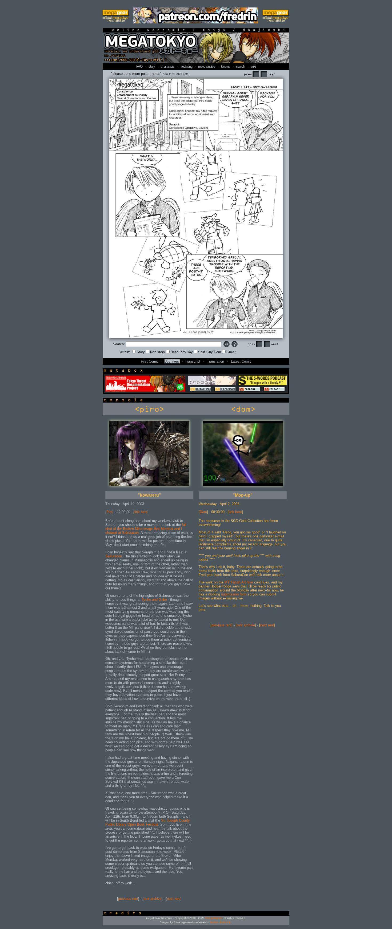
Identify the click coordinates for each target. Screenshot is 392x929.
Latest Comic (241, 361)
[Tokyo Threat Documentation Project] (145, 390)
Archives (172, 361)
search (240, 66)
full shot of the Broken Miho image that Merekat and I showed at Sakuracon (145, 529)
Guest (231, 352)
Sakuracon (113, 556)
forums (225, 66)
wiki (253, 66)
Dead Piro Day (181, 352)
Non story (157, 352)
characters (167, 66)
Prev (251, 74)
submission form (234, 594)
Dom (203, 512)
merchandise (206, 66)
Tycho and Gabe (154, 600)
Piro (109, 512)
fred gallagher (213, 917)
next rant (174, 899)
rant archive (152, 899)
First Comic (150, 361)
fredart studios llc (220, 922)
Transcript (192, 361)
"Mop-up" (243, 495)
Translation (215, 361)
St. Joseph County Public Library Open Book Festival (147, 822)
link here (140, 512)
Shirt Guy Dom (209, 352)
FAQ (139, 66)
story (152, 66)
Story (141, 352)
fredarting (186, 66)
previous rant (128, 899)
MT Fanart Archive (239, 582)
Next (267, 74)
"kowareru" (149, 495)
